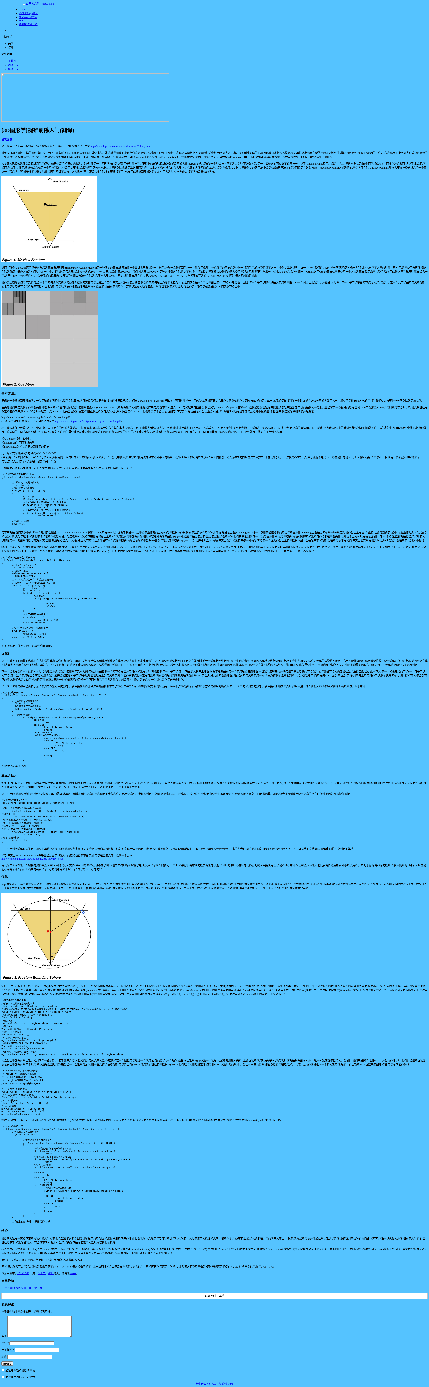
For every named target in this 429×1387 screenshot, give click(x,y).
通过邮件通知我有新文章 (20, 1377)
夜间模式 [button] (6, 36)
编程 (51, 1273)
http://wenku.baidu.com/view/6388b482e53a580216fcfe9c (32, 858)
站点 (4, 1356)
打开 (10, 47)
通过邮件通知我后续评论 (20, 1370)
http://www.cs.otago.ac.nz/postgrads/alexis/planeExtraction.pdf (87, 421)
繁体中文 (13, 69)
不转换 (12, 60)
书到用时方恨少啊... (14, 1288)
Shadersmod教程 (28, 17)
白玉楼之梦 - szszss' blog (40, 3)
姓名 (5, 1343)
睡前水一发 (37, 1288)
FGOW (23, 20)
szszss (73, 1273)
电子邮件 (7, 1349)
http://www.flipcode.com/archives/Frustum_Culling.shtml (120, 146)
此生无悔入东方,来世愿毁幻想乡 (214, 1383)
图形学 (42, 1273)
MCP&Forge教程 (28, 13)
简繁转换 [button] (6, 54)
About (22, 9)
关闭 (10, 43)
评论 (4, 1336)
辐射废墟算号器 (28, 24)
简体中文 (13, 65)
